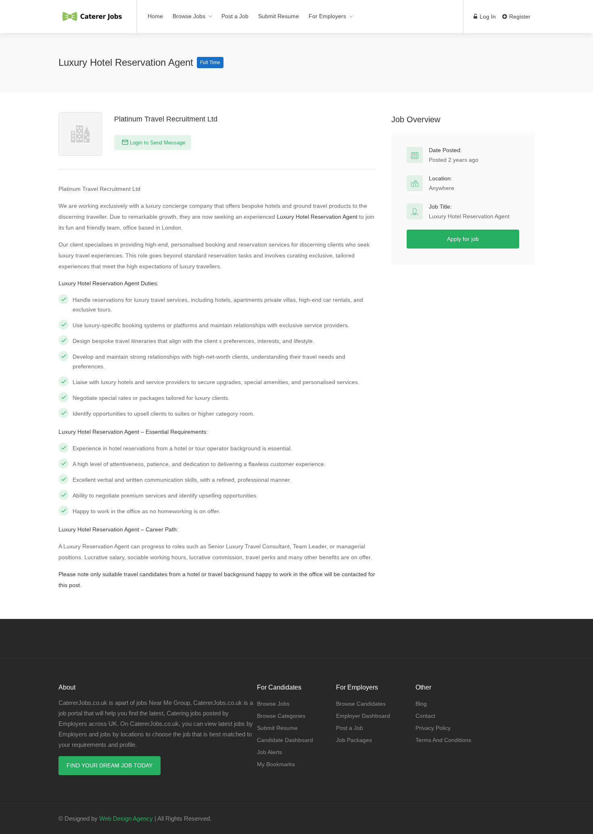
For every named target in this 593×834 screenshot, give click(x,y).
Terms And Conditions (443, 740)
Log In (487, 16)
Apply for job (463, 239)
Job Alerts (269, 752)
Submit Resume (278, 16)
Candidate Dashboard (285, 740)
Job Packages (354, 740)
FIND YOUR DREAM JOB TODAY (109, 765)
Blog (421, 703)
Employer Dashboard (363, 716)
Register (518, 16)
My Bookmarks (276, 764)
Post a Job (234, 16)
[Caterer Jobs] (92, 12)
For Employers (327, 16)
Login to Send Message (156, 143)
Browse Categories (281, 716)
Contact (425, 716)
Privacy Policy (433, 728)
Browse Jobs (189, 16)
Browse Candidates (361, 703)
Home (155, 16)
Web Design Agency (126, 818)
